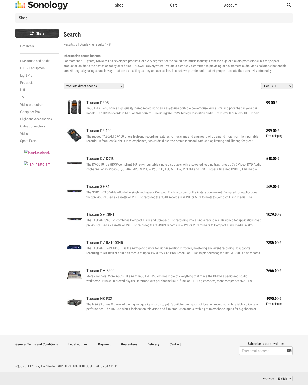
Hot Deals (27, 46)
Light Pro (26, 75)
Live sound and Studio (35, 61)
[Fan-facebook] (37, 152)
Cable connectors (32, 126)
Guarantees (129, 344)
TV (22, 97)
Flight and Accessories (36, 119)
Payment (104, 344)
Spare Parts (28, 141)
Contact (175, 344)
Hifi (22, 90)
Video (24, 134)
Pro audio (27, 82)
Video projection (31, 104)
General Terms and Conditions (36, 344)
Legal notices (78, 344)
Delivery (153, 344)
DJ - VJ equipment (32, 68)
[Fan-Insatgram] (37, 164)
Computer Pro (30, 112)
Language (267, 378)
